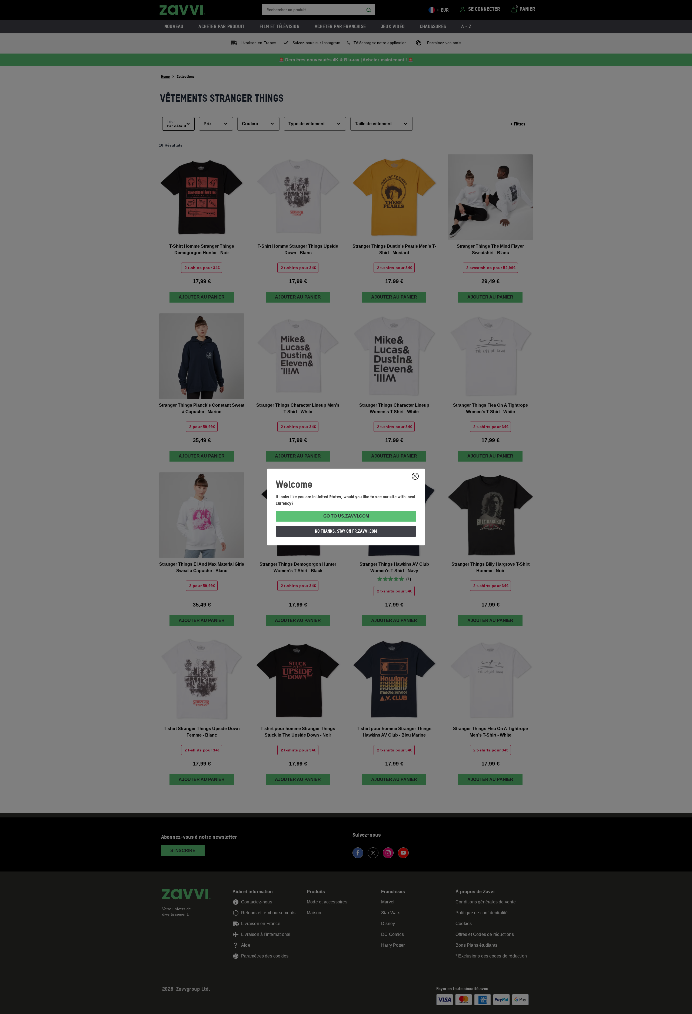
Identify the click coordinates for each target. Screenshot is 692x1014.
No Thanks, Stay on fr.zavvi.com (346, 531)
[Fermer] (415, 476)
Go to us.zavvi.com (346, 516)
